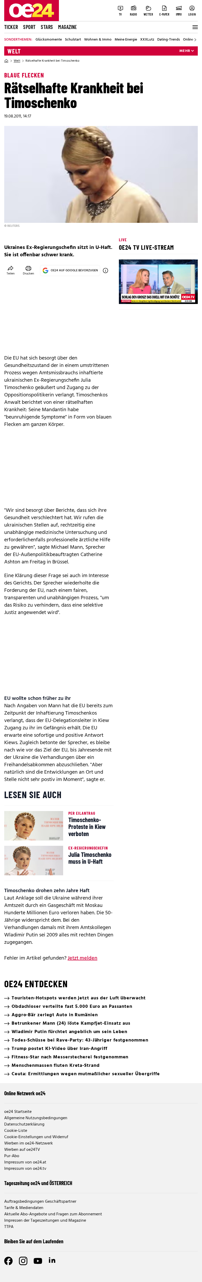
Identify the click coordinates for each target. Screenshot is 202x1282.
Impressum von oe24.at (25, 1162)
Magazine (67, 27)
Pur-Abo (11, 1156)
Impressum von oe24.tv (25, 1168)
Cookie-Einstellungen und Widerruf (36, 1137)
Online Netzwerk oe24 (25, 1093)
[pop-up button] (181, 295)
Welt (14, 51)
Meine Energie (126, 39)
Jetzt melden (82, 958)
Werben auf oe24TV (22, 1149)
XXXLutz (147, 39)
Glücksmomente (49, 39)
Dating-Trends (168, 39)
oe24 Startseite (18, 1111)
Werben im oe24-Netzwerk (28, 1143)
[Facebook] (8, 1261)
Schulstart (73, 39)
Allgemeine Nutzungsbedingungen (35, 1118)
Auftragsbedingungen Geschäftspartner (40, 1201)
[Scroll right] (195, 39)
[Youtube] (38, 1261)
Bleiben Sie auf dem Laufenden (33, 1241)
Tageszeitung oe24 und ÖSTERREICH (38, 1183)
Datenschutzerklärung (24, 1124)
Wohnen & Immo (98, 39)
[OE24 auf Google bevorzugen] (105, 270)
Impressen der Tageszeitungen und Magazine (45, 1220)
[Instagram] (23, 1261)
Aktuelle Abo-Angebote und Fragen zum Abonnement (53, 1214)
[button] (127, 295)
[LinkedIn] (52, 1261)
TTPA (8, 1227)
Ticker (11, 27)
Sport (29, 27)
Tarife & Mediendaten (23, 1208)
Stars (47, 27)
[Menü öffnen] (194, 27)
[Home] (6, 61)
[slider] (145, 295)
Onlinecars (191, 39)
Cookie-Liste (15, 1130)
